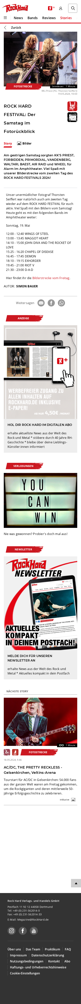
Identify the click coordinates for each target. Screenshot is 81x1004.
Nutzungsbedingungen (27, 961)
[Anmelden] (60, 8)
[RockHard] (15, 8)
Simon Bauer (27, 286)
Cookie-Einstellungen (25, 973)
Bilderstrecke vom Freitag (51, 278)
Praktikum (52, 949)
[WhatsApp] (61, 302)
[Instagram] (12, 931)
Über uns (14, 949)
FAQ (68, 949)
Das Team (33, 949)
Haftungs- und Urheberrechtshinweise (38, 967)
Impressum (18, 955)
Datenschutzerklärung (47, 955)
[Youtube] (34, 931)
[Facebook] (51, 302)
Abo (67, 961)
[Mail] (41, 302)
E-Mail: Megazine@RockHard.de (28, 919)
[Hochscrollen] (76, 883)
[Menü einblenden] (5, 17)
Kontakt (54, 961)
